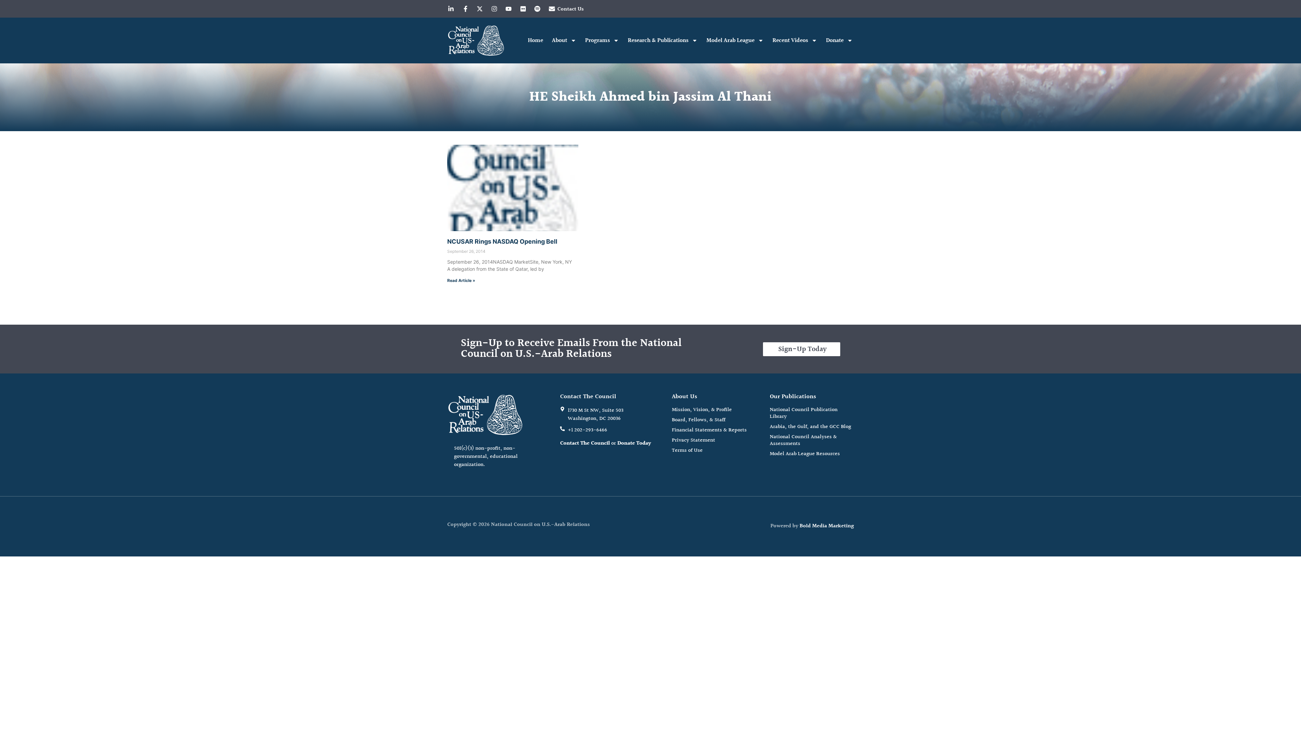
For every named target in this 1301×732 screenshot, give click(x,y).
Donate (835, 40)
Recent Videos (790, 40)
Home (535, 40)
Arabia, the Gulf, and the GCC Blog (810, 427)
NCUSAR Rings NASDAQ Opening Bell (502, 241)
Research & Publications (658, 40)
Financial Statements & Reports (709, 430)
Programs (597, 40)
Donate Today (634, 443)
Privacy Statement (693, 440)
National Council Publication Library (804, 413)
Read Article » (461, 280)
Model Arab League (730, 40)
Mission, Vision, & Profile (702, 410)
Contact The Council (585, 443)
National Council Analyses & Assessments (803, 440)
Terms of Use (687, 450)
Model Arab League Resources (805, 454)
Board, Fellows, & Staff (698, 420)
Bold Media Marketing (827, 526)
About (559, 40)
